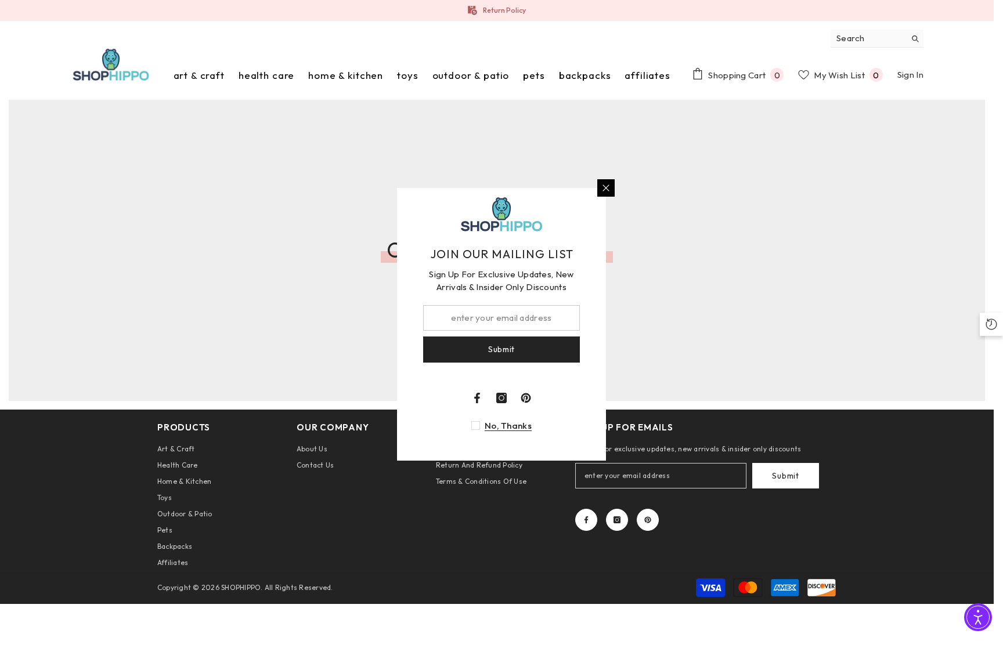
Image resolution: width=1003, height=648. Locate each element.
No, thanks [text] (508, 425)
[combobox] (868, 38)
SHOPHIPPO (241, 587)
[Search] (877, 39)
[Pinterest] (648, 520)
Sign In (910, 74)
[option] (496, 10)
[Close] (606, 188)
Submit (785, 475)
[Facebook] (586, 520)
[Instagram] (617, 520)
